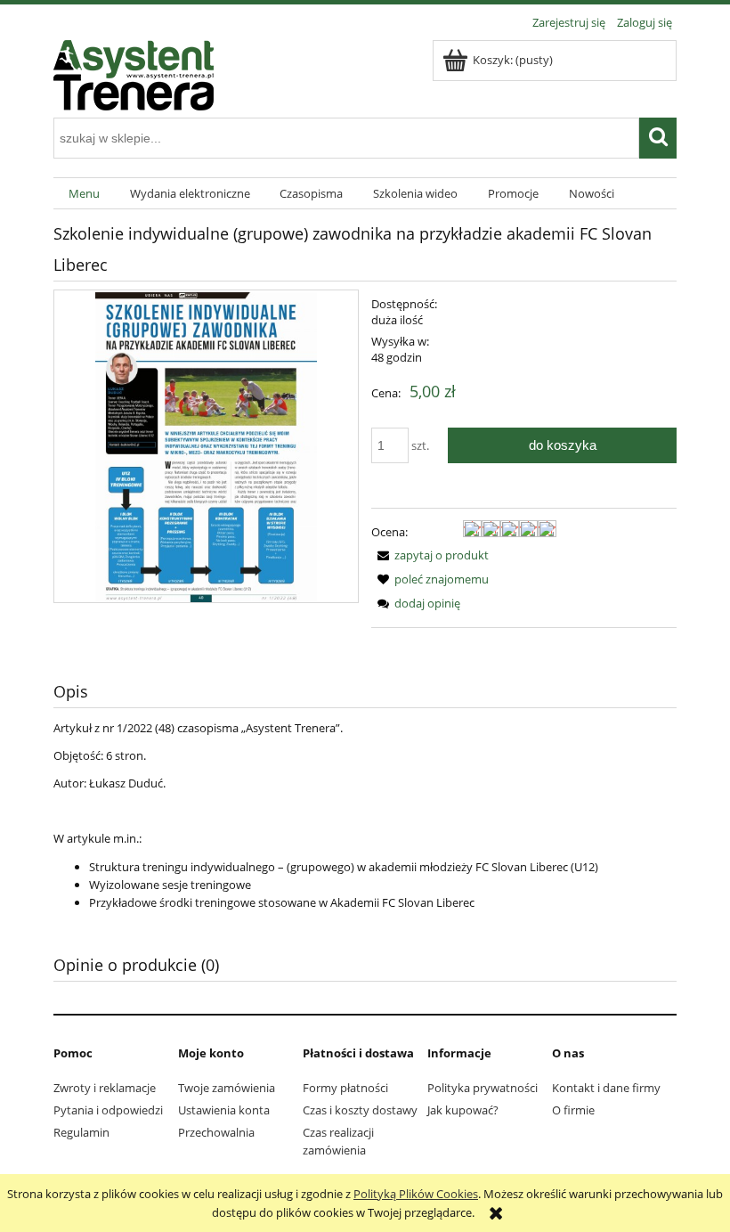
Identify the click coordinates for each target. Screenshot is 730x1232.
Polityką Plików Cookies (415, 1194)
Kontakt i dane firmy (606, 1088)
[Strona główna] (133, 72)
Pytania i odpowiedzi (108, 1110)
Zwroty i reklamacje (104, 1088)
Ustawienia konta (224, 1110)
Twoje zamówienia (226, 1088)
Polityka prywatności (482, 1088)
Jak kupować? (463, 1110)
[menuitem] (84, 193)
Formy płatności (345, 1088)
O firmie (573, 1110)
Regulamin (81, 1132)
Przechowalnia (216, 1132)
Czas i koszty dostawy (360, 1110)
